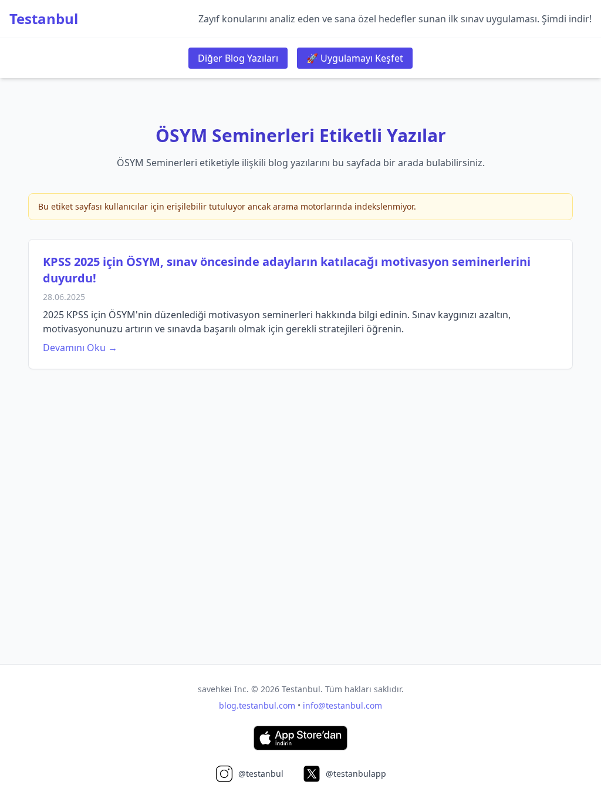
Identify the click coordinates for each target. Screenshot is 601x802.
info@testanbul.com (342, 705)
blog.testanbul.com (257, 705)
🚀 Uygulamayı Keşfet (354, 58)
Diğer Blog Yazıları (238, 58)
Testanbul (43, 18)
